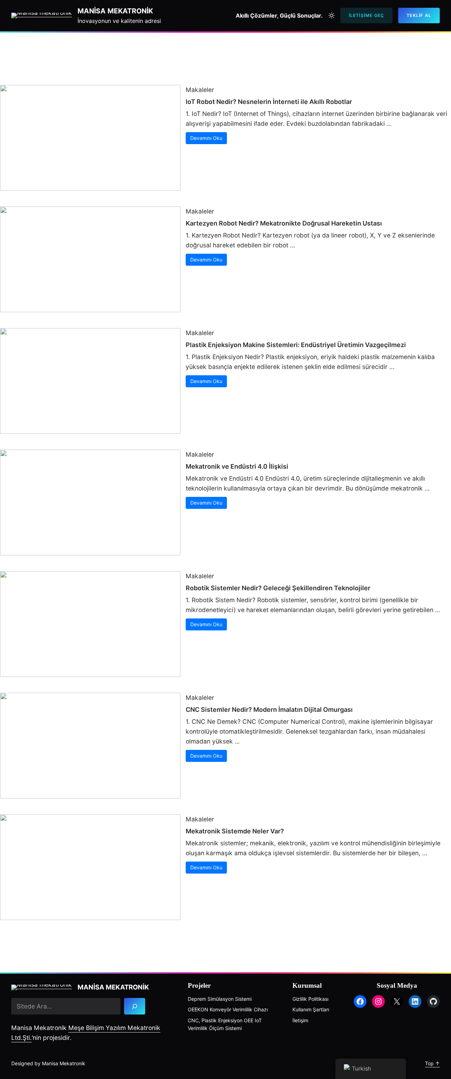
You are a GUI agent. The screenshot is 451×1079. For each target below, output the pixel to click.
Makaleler (200, 89)
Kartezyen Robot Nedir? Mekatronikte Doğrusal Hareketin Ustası (284, 223)
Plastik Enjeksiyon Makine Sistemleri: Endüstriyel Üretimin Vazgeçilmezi (296, 345)
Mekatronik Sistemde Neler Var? (235, 831)
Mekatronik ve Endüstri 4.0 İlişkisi (237, 466)
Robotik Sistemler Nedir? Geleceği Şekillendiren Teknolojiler (278, 588)
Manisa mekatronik (115, 11)
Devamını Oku (206, 138)
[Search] (134, 1006)
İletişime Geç (366, 15)
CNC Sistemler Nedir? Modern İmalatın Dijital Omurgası (269, 709)
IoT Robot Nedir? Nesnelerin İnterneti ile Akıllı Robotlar (269, 101)
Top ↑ (432, 1063)
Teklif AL (419, 15)
